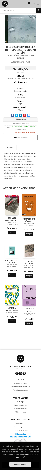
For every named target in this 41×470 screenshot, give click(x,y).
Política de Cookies (20, 412)
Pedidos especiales (20, 427)
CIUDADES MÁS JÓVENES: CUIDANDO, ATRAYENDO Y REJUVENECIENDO (29, 220)
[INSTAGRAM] (20, 373)
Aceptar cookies (20, 464)
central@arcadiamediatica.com (21, 387)
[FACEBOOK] (17, 373)
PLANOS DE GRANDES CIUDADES (29, 262)
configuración (20, 457)
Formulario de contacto (20, 390)
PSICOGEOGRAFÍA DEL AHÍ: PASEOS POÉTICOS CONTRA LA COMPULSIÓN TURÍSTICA (11, 261)
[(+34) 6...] (24, 373)
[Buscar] (38, 10)
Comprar (12, 232)
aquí (26, 454)
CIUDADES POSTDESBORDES (11, 219)
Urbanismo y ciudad (20, 91)
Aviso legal (20, 402)
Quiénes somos (20, 423)
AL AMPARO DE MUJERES (29, 310)
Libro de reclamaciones (20, 430)
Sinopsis (10, 147)
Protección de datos (20, 408)
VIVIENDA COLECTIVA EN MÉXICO (12, 309)
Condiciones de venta (20, 405)
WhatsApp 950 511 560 (20, 383)
